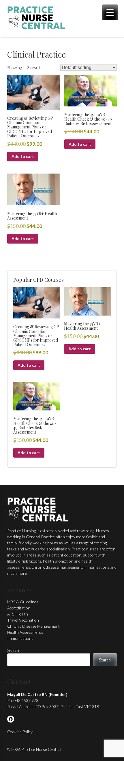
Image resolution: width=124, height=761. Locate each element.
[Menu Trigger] (110, 12)
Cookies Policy (20, 731)
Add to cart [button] (23, 156)
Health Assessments (25, 632)
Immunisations (20, 638)
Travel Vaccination (23, 620)
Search (13, 650)
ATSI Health (17, 613)
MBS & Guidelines (22, 601)
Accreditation (18, 607)
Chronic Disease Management (33, 626)
